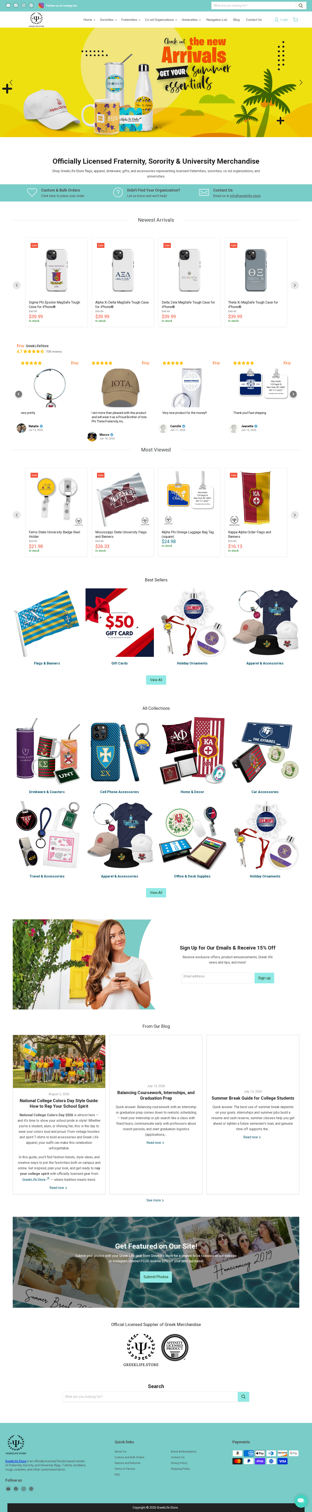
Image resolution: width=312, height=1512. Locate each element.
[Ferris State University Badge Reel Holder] (56, 499)
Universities (190, 20)
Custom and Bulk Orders (129, 1457)
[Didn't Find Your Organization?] (156, 193)
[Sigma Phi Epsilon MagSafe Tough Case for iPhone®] (56, 269)
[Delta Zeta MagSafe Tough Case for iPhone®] (189, 269)
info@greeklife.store (245, 196)
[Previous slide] (11, 82)
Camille (105, 426)
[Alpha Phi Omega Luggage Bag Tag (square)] (189, 499)
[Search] (300, 5)
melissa (246, 426)
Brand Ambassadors (183, 1451)
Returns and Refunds (127, 1463)
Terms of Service (125, 1468)
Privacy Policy (179, 1463)
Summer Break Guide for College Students (253, 1098)
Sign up (264, 978)
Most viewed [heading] (156, 450)
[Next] (295, 285)
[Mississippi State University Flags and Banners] (123, 499)
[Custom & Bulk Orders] (70, 193)
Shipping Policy (180, 1468)
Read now (57, 1188)
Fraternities (129, 20)
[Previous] (17, 285)
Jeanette (176, 426)
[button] (295, 19)
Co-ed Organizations (160, 20)
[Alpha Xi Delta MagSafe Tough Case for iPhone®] (123, 269)
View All (156, 680)
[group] (56, 282)
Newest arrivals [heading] (156, 220)
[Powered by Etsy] (75, 363)
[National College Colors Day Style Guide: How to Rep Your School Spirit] (59, 1061)
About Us (120, 1451)
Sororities (107, 20)
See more (154, 1200)
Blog (236, 20)
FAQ (117, 1474)
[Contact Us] (242, 193)
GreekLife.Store (34, 1180)
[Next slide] (300, 82)
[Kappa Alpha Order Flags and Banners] (256, 499)
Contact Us (254, 20)
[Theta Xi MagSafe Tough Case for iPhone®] (256, 269)
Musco (33, 434)
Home (88, 20)
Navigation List (217, 20)
